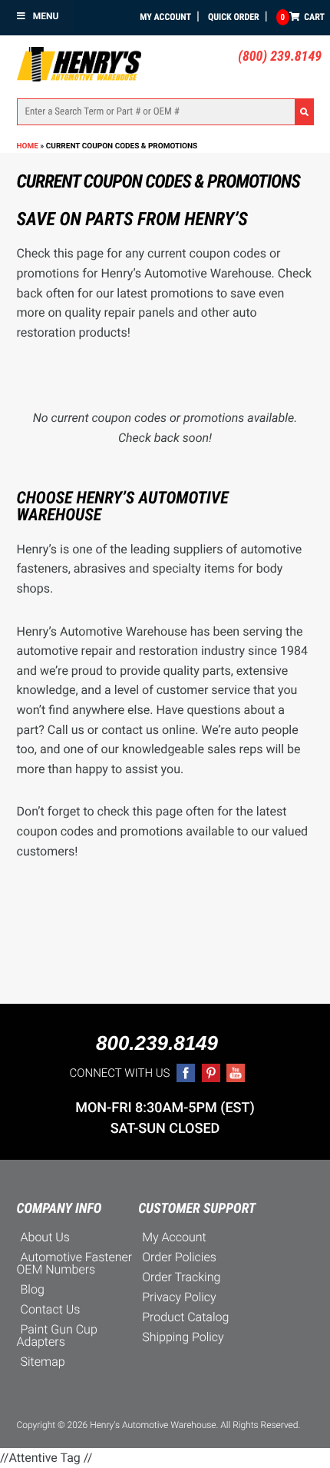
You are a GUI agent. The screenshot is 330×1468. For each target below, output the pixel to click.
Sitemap (43, 1361)
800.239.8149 (157, 1043)
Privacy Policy (179, 1297)
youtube (235, 1073)
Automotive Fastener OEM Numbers (75, 1263)
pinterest (211, 1073)
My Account (165, 17)
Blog (33, 1289)
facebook (186, 1073)
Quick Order (233, 17)
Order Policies (179, 1257)
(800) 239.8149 (280, 56)
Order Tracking (181, 1277)
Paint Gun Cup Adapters (57, 1335)
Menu (46, 16)
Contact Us (51, 1309)
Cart (303, 17)
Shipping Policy (183, 1337)
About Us (45, 1237)
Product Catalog (185, 1317)
